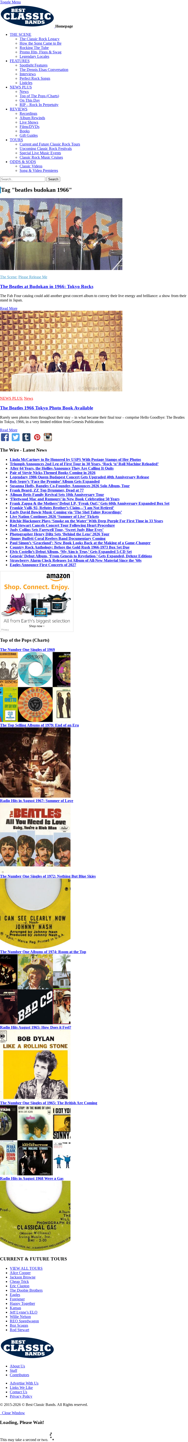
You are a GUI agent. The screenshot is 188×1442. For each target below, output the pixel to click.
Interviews (28, 74)
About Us (17, 1366)
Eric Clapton (19, 1286)
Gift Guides (29, 135)
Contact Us (18, 1392)
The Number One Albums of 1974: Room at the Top (43, 952)
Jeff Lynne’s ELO (23, 1312)
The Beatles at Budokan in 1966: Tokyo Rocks (46, 286)
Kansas (15, 1308)
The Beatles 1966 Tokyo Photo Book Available (46, 407)
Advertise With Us (24, 1383)
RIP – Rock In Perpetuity (39, 105)
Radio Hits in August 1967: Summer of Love (36, 801)
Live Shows (29, 122)
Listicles (26, 83)
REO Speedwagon (24, 1321)
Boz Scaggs (19, 1325)
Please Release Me (32, 277)
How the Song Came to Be (40, 43)
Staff (13, 1370)
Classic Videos (31, 166)
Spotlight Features (33, 65)
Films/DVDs (29, 127)
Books (25, 131)
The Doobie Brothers (26, 1290)
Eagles (15, 1295)
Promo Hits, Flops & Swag (40, 52)
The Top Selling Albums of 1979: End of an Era (39, 725)
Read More (8, 308)
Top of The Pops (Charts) (39, 96)
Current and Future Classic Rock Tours (50, 144)
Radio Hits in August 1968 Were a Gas (31, 1178)
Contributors (19, 1375)
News (24, 91)
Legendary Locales (34, 56)
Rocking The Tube (34, 48)
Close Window (12, 1413)
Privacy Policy (21, 1396)
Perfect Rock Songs (35, 78)
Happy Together (22, 1303)
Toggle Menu (10, 2)
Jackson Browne (22, 1277)
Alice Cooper (20, 1273)
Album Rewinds (32, 118)
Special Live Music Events (40, 153)
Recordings (28, 113)
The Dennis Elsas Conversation (44, 70)
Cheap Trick (19, 1281)
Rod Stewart (19, 1330)
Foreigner (17, 1299)
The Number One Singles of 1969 (27, 650)
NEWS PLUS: (11, 398)
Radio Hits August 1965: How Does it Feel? (35, 1027)
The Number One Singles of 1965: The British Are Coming (48, 1103)
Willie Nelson (20, 1317)
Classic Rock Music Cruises (41, 157)
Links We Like (21, 1387)
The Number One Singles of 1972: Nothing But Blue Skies (48, 876)
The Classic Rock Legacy (39, 39)
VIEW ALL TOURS (26, 1268)
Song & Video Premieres (39, 170)
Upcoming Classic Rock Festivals (46, 148)
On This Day (30, 100)
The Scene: (8, 277)
